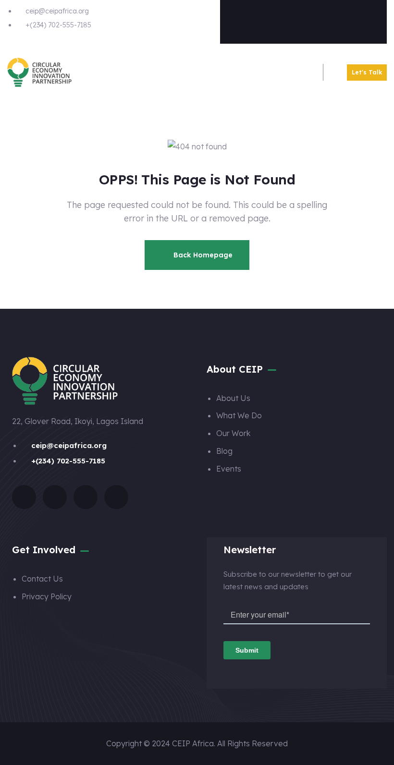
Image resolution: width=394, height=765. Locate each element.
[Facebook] (246, 20)
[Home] (39, 72)
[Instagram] (322, 20)
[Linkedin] (360, 20)
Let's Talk (367, 72)
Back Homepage (202, 255)
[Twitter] (284, 20)
